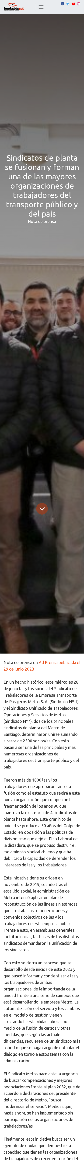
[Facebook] (62, 4)
